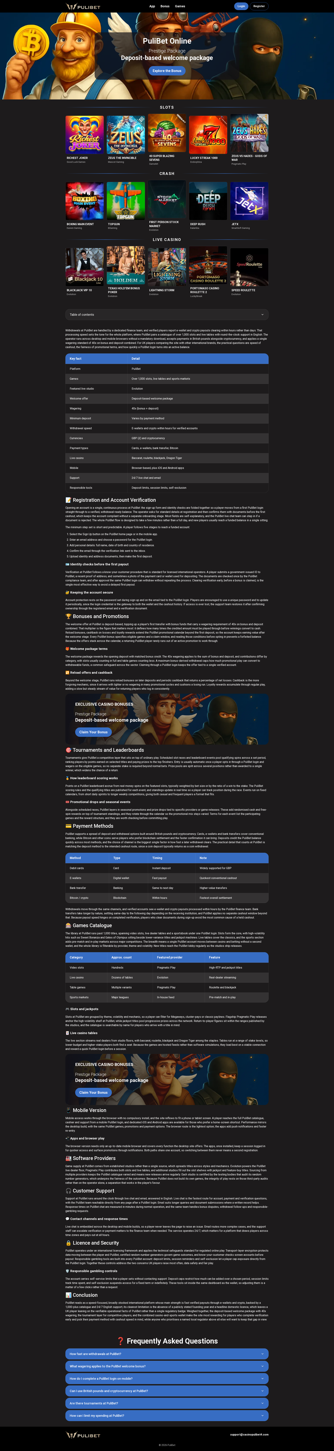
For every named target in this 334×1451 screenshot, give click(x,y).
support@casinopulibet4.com (249, 1434)
